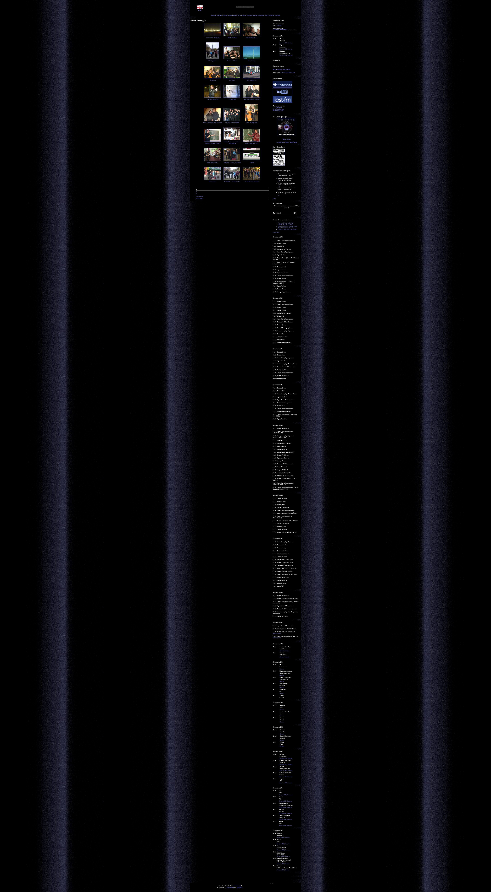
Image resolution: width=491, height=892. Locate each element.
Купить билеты (284, 651)
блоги (266, 15)
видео (235, 15)
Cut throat (213, 80)
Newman (239, 887)
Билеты (290, 43)
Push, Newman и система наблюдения (232, 142)
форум (271, 15)
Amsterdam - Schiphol (212, 37)
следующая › (200, 196)
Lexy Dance (230, 887)
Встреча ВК (283, 43)
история (219, 15)
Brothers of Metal (232, 61)
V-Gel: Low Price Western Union (287, 226)
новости (213, 15)
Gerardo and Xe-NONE (232, 122)
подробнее (276, 232)
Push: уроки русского (251, 143)
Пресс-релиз (286, 69)
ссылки (255, 15)
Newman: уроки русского (213, 143)
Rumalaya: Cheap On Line (285, 227)
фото (239, 15)
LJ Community (277, 107)
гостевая (277, 15)
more (274, 198)
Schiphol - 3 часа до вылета (232, 162)
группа (225, 15)
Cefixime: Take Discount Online (287, 229)
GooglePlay (280, 142)
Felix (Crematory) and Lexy (252, 99)
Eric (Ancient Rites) (213, 99)
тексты (244, 15)
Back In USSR (232, 37)
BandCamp (293, 142)
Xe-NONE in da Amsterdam (232, 181)
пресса (249, 15)
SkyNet (252, 162)
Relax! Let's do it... (212, 162)
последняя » (199, 198)
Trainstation (212, 181)
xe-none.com (237, 885)
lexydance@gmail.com (288, 72)
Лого (274, 69)
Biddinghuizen (212, 61)
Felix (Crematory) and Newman (212, 122)
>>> (279, 177)
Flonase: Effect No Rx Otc (285, 223)
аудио (230, 15)
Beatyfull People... (251, 37)
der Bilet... (232, 80)
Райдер (279, 69)
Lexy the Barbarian (252, 122)
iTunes (287, 142)
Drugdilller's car (252, 80)
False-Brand (232, 99)
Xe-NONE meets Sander (252, 181)
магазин (261, 15)
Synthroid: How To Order (285, 224)
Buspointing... (252, 61)
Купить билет (277, 633)
